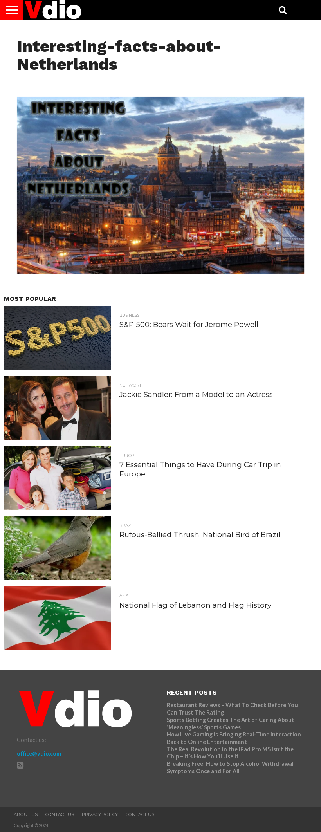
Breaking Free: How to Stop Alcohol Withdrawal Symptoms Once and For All (230, 767)
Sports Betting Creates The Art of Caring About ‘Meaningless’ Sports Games (230, 723)
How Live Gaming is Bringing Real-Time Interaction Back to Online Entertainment (234, 738)
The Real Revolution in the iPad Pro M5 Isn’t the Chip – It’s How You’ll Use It (230, 753)
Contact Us (59, 814)
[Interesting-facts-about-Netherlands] (160, 272)
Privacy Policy (100, 814)
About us (26, 814)
